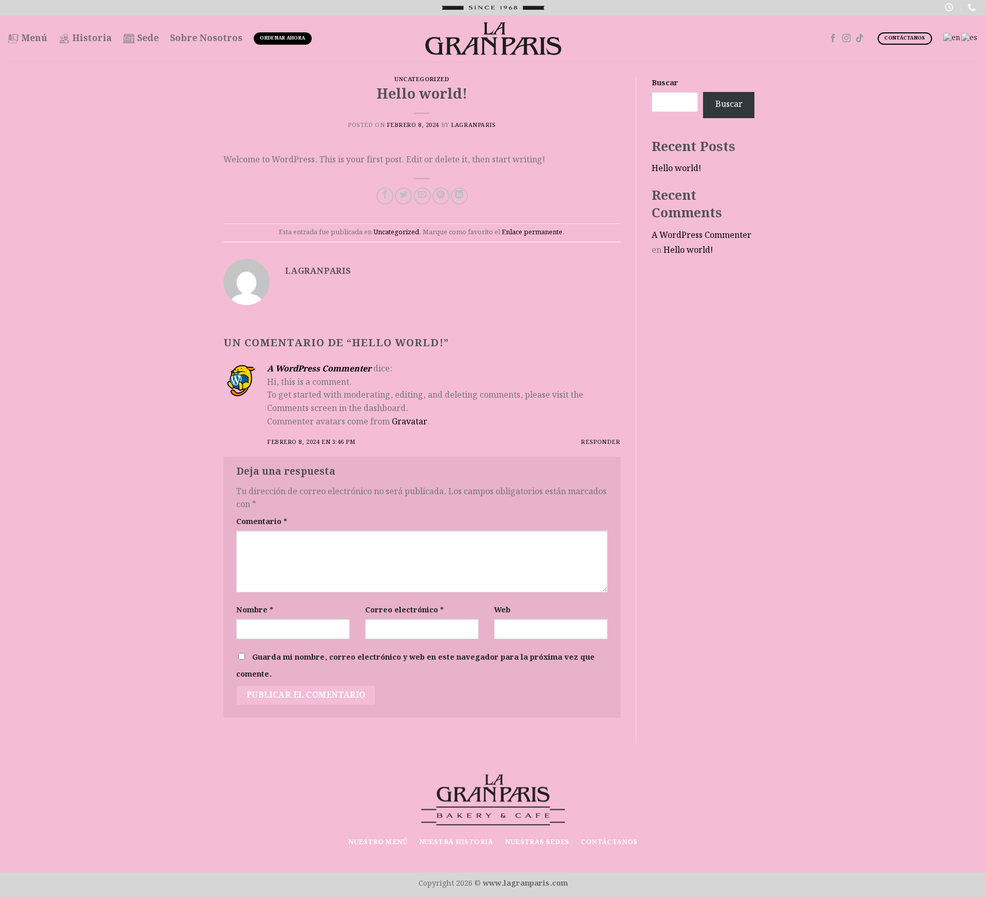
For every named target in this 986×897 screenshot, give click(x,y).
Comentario (261, 522)
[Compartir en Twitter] (403, 196)
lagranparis (473, 125)
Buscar (665, 83)
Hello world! (676, 168)
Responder (600, 442)
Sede (148, 38)
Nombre (254, 610)
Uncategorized (421, 79)
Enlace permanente (532, 232)
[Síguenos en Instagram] (846, 38)
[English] (952, 38)
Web (502, 610)
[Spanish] (969, 38)
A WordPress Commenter (319, 369)
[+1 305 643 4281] (973, 7)
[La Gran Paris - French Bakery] (493, 38)
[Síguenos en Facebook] (833, 38)
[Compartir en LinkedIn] (459, 196)
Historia (92, 38)
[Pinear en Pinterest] (440, 196)
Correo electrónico (404, 610)
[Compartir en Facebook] (384, 196)
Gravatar (409, 422)
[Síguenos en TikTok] (860, 38)
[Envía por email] (422, 196)
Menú (34, 38)
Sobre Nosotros (206, 38)
